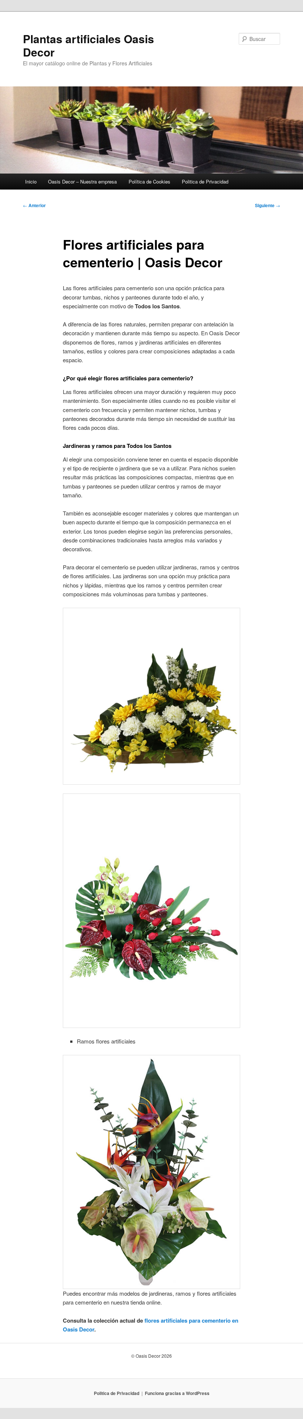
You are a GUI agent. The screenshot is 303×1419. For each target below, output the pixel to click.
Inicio (31, 181)
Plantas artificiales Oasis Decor (88, 45)
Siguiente (267, 205)
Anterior (34, 205)
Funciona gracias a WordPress (177, 1393)
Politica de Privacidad (205, 181)
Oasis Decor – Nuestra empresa (82, 181)
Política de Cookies (149, 181)
